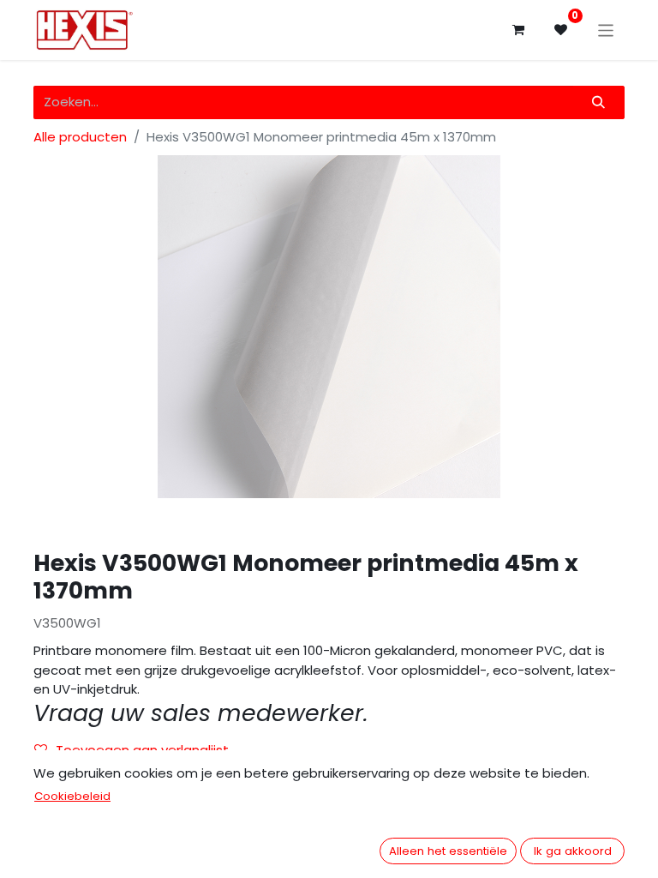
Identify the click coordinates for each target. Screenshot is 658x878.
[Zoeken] (599, 102)
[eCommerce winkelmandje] (518, 30)
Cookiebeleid (72, 796)
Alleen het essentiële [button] (448, 851)
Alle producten (80, 137)
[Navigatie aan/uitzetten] (606, 29)
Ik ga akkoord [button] (573, 851)
